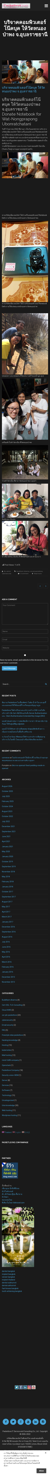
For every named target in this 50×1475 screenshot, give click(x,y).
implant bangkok (8, 1274)
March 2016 (7, 962)
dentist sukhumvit (9, 1283)
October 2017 (7, 892)
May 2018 (6, 877)
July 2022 (6, 821)
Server (4, 1080)
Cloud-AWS (6, 1010)
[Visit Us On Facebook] (21, 1387)
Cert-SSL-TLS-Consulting (12, 1005)
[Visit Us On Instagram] (29, 1387)
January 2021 (7, 847)
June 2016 (6, 947)
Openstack (6, 1065)
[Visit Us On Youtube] (33, 1387)
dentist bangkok (8, 1271)
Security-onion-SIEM (10, 1075)
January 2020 (7, 856)
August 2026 (7, 786)
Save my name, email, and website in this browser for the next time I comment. (24, 661)
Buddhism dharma (23, 571)
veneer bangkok (8, 1277)
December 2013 (8, 977)
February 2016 (8, 967)
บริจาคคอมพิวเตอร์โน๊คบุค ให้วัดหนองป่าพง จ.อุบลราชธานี (23, 89)
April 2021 (6, 841)
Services (5, 1085)
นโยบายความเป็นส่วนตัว (13, 1461)
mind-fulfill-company (10, 1060)
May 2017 (6, 907)
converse (5, 758)
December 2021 (8, 826)
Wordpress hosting (9, 1115)
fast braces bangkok (10, 1288)
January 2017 (7, 922)
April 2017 (6, 912)
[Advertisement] (9, 1338)
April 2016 (6, 957)
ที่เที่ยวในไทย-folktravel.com (13, 1203)
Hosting (5, 1045)
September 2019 (9, 867)
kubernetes (6, 1050)
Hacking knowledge (10, 1040)
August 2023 (7, 811)
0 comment (24, 573)
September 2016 (9, 932)
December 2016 (8, 927)
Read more (38, 573)
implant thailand (8, 1280)
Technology (6, 1095)
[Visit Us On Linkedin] (25, 1387)
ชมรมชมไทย (7, 1200)
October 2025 (7, 791)
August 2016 (7, 937)
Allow (41, 1471)
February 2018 (8, 882)
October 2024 (7, 806)
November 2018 (8, 872)
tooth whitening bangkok (12, 1291)
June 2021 (6, 836)
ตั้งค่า (6, 1466)
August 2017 (7, 902)
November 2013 (8, 982)
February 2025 (8, 801)
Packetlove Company (10, 1070)
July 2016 (6, 942)
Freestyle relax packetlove (12, 1035)
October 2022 (7, 816)
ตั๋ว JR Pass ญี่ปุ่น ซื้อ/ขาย (12, 1194)
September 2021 (9, 831)
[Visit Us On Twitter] (16, 1387)
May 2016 (6, 952)
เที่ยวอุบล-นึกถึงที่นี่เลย (10, 1188)
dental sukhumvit (9, 1285)
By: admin (7, 571)
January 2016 (7, 972)
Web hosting (7, 1110)
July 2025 (6, 796)
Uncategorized (8, 1100)
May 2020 (6, 851)
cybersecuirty (6, 573)
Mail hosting (7, 1055)
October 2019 (7, 862)
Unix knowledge (8, 1105)
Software (6, 1090)
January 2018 (7, 887)
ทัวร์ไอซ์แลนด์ (7, 1191)
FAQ (3, 1030)
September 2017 (9, 897)
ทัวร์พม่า (5, 1197)
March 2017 (7, 917)
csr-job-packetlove (36, 571)
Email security (7, 1025)
